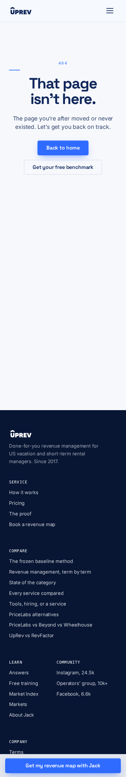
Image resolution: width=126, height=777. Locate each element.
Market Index (23, 694)
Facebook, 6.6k (74, 694)
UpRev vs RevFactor (31, 635)
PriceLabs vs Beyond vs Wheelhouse (50, 625)
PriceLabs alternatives (34, 614)
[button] (110, 11)
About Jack (21, 715)
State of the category (32, 582)
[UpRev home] (21, 10)
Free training (23, 683)
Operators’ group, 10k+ (82, 683)
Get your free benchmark (63, 167)
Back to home (63, 147)
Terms (16, 752)
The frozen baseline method (41, 561)
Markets (18, 704)
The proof (20, 514)
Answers (19, 673)
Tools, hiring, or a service (37, 604)
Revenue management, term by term (50, 572)
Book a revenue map (32, 524)
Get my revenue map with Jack (63, 765)
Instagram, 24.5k (75, 673)
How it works (23, 492)
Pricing (17, 503)
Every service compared (36, 593)
